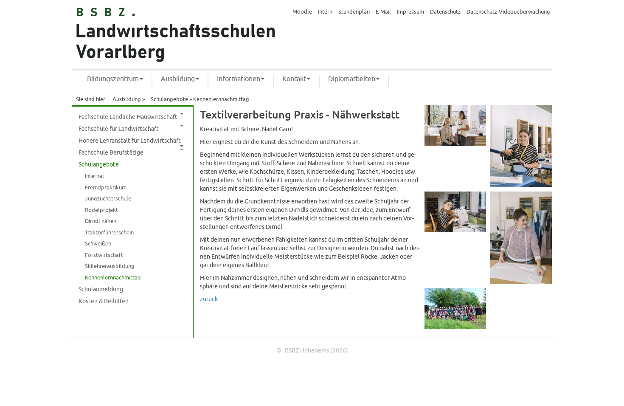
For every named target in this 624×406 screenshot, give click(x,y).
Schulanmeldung (101, 289)
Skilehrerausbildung (110, 266)
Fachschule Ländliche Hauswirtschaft (128, 117)
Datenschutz (445, 12)
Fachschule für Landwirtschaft (119, 129)
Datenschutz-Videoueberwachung (508, 12)
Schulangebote (169, 99)
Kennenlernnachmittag (113, 278)
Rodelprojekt (101, 210)
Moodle (302, 12)
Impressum (410, 12)
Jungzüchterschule (108, 199)
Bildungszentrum (113, 79)
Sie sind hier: (91, 99)
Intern (325, 12)
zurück (209, 299)
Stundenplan (354, 12)
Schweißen (98, 244)
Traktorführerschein (109, 233)
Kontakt (294, 79)
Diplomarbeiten (351, 79)
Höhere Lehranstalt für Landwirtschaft (130, 141)
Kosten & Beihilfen (104, 301)
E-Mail (383, 12)
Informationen (238, 79)
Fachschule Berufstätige (111, 152)
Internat (94, 176)
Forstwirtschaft (104, 255)
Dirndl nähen (100, 221)
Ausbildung (178, 79)
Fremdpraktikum (105, 188)
